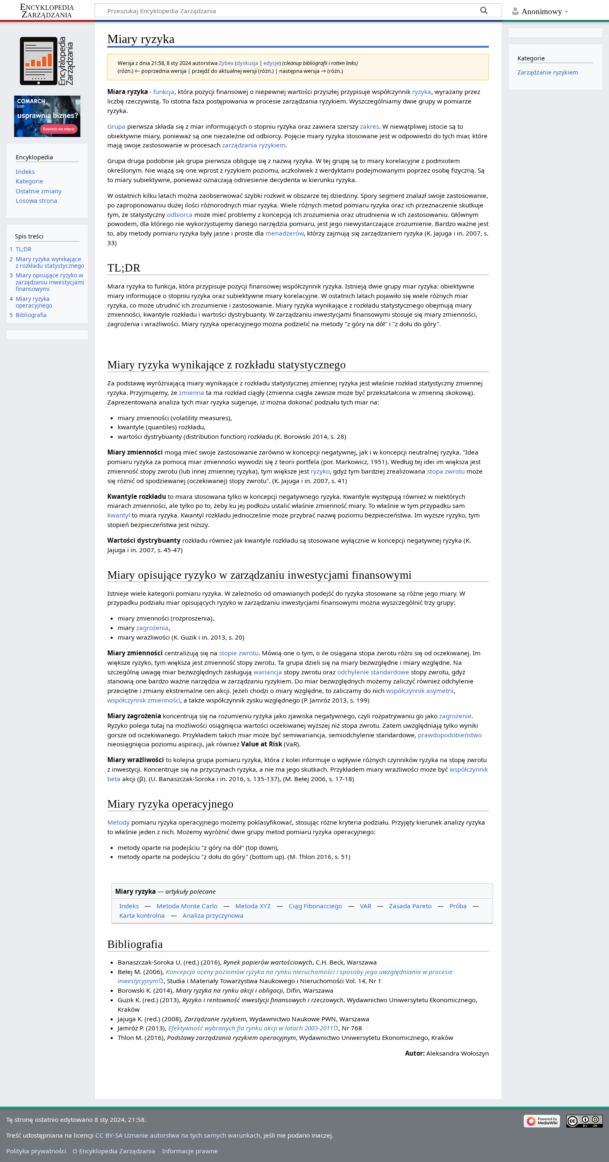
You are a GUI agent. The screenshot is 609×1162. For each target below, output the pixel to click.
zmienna (191, 392)
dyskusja (247, 63)
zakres (369, 126)
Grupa (116, 126)
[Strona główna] (47, 61)
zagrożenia (152, 627)
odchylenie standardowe (373, 672)
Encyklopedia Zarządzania (47, 10)
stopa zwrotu (446, 471)
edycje (271, 63)
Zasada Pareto (410, 906)
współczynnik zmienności (143, 700)
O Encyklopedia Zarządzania (113, 1151)
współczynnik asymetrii (420, 690)
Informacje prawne (190, 1151)
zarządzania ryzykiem (253, 145)
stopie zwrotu (239, 653)
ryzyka (421, 91)
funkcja (163, 91)
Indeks (129, 906)
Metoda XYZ (253, 906)
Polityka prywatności (36, 1151)
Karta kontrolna (142, 915)
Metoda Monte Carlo (187, 906)
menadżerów (285, 233)
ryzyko (320, 471)
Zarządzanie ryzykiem (547, 72)
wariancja (268, 672)
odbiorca (180, 214)
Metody (118, 822)
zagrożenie (455, 716)
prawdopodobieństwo (450, 735)
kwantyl (118, 515)
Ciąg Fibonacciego (315, 906)
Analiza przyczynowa (213, 915)
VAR (365, 906)
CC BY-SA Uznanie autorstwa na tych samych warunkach (177, 1135)
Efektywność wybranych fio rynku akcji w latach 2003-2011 (250, 1028)
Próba (458, 906)
